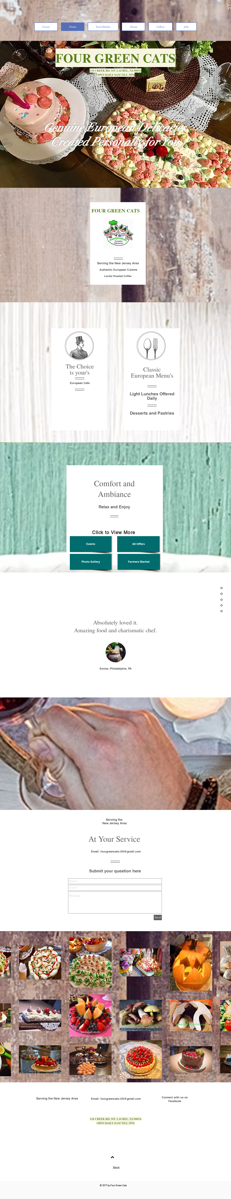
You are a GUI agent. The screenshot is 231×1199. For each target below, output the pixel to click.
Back (116, 1167)
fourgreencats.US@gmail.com (120, 851)
